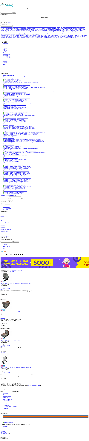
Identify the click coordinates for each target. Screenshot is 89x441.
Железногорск (8, 29)
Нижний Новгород (54, 31)
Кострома (18, 30)
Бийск (70, 27)
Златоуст (14, 29)
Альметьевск (7, 27)
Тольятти (66, 36)
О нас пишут (8, 57)
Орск (2, 34)
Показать (7, 204)
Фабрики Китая (4, 231)
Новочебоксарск (17, 33)
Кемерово (67, 29)
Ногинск (44, 33)
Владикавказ (18, 28)
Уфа (6, 37)
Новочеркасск (24, 33)
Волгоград (28, 28)
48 (12, 271)
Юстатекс (3, 233)
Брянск (83, 27)
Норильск (48, 33)
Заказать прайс (4, 14)
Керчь (71, 29)
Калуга (45, 29)
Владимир (23, 28)
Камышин (58, 29)
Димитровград (66, 28)
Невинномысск (21, 31)
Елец (82, 28)
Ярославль (73, 37)
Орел (74, 33)
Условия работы (6, 59)
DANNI (2, 216)
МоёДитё (3, 227)
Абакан (2, 27)
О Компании (6, 55)
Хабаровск (10, 37)
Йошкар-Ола (31, 29)
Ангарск (12, 27)
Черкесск (38, 37)
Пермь (13, 34)
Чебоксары (23, 37)
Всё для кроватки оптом (8, 145)
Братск (80, 27)
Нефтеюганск (33, 31)
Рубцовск (33, 35)
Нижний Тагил (62, 31)
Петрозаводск (19, 34)
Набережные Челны (5, 31)
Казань (35, 29)
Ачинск (38, 27)
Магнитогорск (51, 30)
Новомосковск (83, 31)
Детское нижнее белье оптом (9, 116)
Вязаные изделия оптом (8, 125)
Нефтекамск (27, 31)
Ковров (83, 29)
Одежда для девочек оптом (9, 95)
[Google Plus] (5, 251)
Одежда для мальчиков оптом (9, 106)
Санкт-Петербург (54, 35)
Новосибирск (10, 33)
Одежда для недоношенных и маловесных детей (14, 76)
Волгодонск (33, 28)
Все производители (5, 236)
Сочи (20, 36)
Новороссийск (4, 33)
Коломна (2, 30)
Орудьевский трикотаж (6, 229)
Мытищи (81, 30)
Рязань (41, 35)
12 (9, 271)
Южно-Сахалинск (64, 37)
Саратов (64, 35)
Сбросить (3, 204)
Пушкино (12, 35)
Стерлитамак (37, 36)
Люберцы (46, 30)
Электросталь (49, 37)
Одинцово (62, 33)
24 (10, 271)
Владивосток (12, 28)
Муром (77, 30)
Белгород (59, 27)
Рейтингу (20, 270)
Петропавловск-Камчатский (28, 34)
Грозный (52, 28)
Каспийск (63, 29)
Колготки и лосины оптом (9, 184)
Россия (10, 201)
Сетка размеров (6, 54)
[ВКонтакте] (1, 251)
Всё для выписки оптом (8, 131)
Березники (66, 27)
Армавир (20, 27)
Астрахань (33, 27)
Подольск (37, 34)
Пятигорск (16, 35)
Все (14, 271)
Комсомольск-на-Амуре (10, 30)
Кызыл (38, 30)
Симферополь (11, 36)
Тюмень (75, 36)
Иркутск (26, 29)
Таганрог (55, 36)
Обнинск (57, 33)
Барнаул (51, 27)
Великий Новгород (5, 28)
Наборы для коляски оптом (34, 385)
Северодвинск (75, 35)
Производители (6, 50)
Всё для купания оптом (8, 162)
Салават (45, 35)
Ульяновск (84, 36)
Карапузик (3, 225)
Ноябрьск (53, 33)
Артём (23, 27)
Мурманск (73, 30)
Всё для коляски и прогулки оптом (11, 154)
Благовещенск (75, 27)
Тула (72, 36)
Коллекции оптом (7, 163)
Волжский (39, 28)
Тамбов (59, 36)
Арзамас (16, 27)
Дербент (56, 28)
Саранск (60, 35)
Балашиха (46, 27)
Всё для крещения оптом (8, 138)
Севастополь (69, 35)
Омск (72, 33)
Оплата (4, 51)
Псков (8, 35)
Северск (81, 35)
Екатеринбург (78, 28)
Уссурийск (3, 37)
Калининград (40, 29)
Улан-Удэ (79, 36)
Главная (5, 48)
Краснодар (22, 30)
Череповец (33, 37)
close (2, 23)
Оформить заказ (4, 438)
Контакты (5, 62)
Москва (9, 22)
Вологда (43, 28)
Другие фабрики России (6, 222)
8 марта (2, 213)
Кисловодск (78, 29)
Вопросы (5, 61)
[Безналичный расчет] (8, 422)
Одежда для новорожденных (9, 78)
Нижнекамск (47, 31)
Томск (69, 36)
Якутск (69, 37)
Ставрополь (24, 36)
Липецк (42, 30)
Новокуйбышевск (76, 31)
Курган (32, 30)
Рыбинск (38, 35)
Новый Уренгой (38, 33)
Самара (48, 35)
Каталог (5, 49)
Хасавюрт (15, 37)
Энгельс (57, 37)
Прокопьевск (3, 35)
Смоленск (17, 36)
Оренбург (78, 33)
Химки (18, 37)
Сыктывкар (50, 36)
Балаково (42, 27)
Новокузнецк (69, 31)
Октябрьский (67, 33)
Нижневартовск (40, 31)
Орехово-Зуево (83, 33)
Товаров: (2, 269)
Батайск (54, 27)
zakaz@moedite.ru (5, 43)
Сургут (41, 36)
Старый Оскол (30, 36)
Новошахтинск (31, 33)
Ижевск (22, 29)
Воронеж (48, 28)
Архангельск (28, 27)
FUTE (2, 218)
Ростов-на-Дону (27, 35)
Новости (8, 56)
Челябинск (28, 37)
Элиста (53, 37)
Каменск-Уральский (51, 29)
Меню (4, 66)
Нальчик (15, 31)
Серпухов (6, 36)
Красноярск (27, 30)
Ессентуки (3, 29)
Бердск (62, 27)
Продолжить (3, 437)
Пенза (4, 34)
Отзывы (5, 58)
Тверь (62, 36)
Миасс (65, 30)
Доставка (5, 52)
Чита (41, 37)
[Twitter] (2, 251)
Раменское (21, 35)
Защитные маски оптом (8, 75)
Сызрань (45, 36)
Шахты (44, 37)
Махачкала (61, 30)
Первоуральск (9, 34)
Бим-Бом (11, 200)
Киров (74, 29)
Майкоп (57, 30)
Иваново (18, 29)
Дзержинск (60, 28)
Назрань (11, 31)
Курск (35, 30)
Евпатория (72, 28)
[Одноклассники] (4, 251)
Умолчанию (12, 270)
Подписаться (16, 241)
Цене (16, 270)
